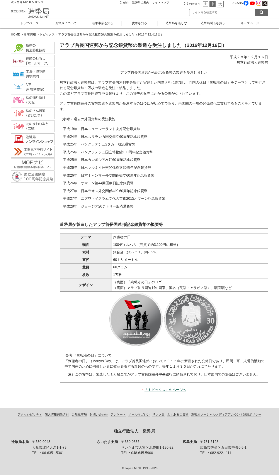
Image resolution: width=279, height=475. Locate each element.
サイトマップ (160, 2)
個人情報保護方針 (57, 414)
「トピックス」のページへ (165, 390)
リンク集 (158, 414)
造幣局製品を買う (213, 23)
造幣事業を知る (102, 23)
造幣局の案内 (140, 2)
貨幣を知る (139, 23)
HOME (15, 34)
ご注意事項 (79, 414)
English (124, 2)
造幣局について (66, 23)
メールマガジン (139, 414)
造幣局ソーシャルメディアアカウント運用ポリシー (226, 414)
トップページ (29, 23)
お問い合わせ (99, 414)
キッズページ (250, 23)
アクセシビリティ (30, 414)
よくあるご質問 (178, 414)
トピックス (47, 34)
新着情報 (30, 34)
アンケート (118, 414)
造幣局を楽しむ (176, 23)
